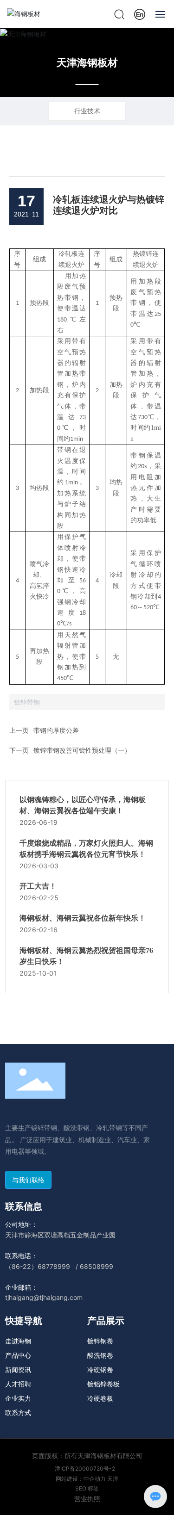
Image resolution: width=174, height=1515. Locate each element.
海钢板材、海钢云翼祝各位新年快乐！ (82, 918)
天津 (112, 1478)
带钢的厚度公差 (56, 730)
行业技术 (87, 111)
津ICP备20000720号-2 (85, 1468)
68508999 (96, 1266)
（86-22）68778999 (37, 1266)
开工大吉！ (38, 886)
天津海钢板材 (87, 62)
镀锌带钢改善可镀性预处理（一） (82, 750)
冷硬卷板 (100, 1398)
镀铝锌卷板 (103, 1384)
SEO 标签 (87, 1488)
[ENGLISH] (139, 13)
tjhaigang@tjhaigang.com (44, 1297)
